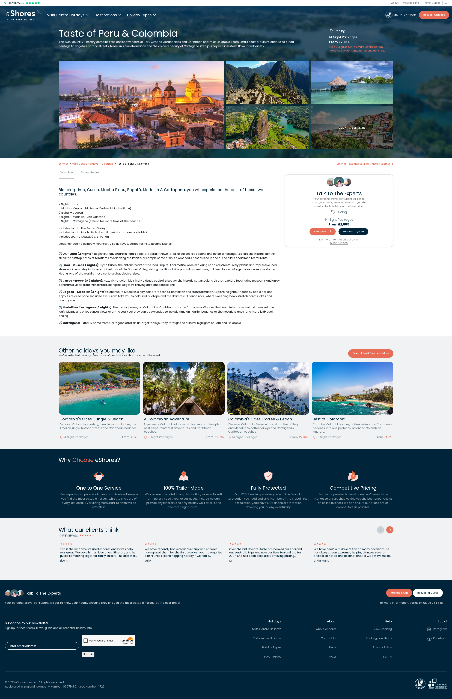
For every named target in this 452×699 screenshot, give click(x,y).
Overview (66, 172)
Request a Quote (353, 231)
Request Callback (434, 15)
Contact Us (329, 638)
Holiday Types (271, 647)
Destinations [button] (105, 15)
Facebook (439, 638)
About (395, 3)
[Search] (446, 3)
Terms (387, 657)
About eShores (326, 629)
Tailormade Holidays (267, 638)
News (333, 647)
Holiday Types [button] (139, 15)
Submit (88, 654)
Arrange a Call (322, 231)
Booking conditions (379, 638)
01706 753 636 (339, 243)
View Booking (411, 3)
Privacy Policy (382, 647)
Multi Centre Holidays (266, 629)
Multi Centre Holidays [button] (65, 15)
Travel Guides (431, 3)
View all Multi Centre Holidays (371, 353)
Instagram (439, 629)
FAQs (333, 657)
